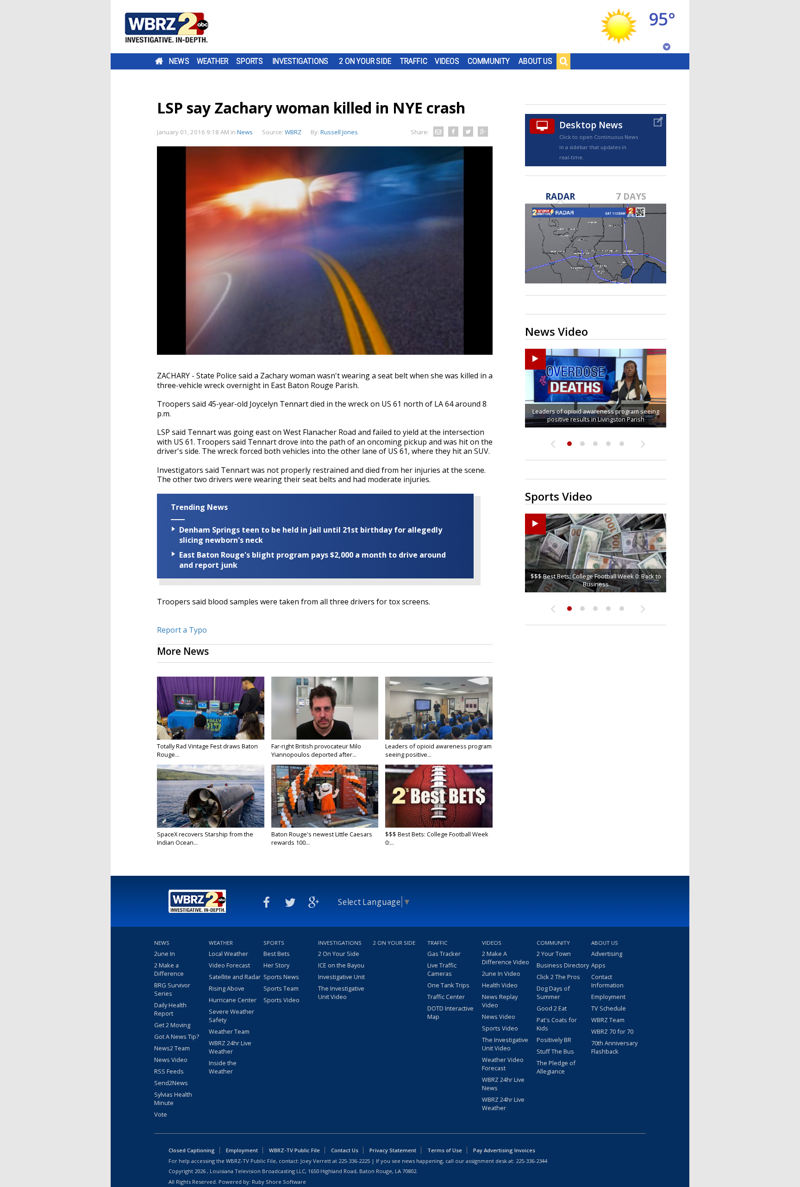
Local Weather (228, 953)
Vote (160, 1114)
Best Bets (276, 953)
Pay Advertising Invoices (504, 1150)
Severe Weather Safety (231, 1015)
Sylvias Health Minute (173, 1098)
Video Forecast (229, 965)
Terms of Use (444, 1150)
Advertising (606, 953)
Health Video (500, 985)
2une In (164, 953)
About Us (535, 61)
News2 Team (172, 1048)
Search (563, 61)
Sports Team (281, 988)
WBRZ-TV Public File (294, 1150)
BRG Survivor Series (172, 989)
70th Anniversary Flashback (614, 1047)
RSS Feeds (169, 1071)
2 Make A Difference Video (505, 957)
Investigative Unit (341, 977)
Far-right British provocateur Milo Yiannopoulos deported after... (316, 750)
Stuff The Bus (555, 1051)
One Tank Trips (448, 985)
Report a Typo (182, 630)
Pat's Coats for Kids (557, 1024)
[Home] (177, 26)
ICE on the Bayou (341, 965)
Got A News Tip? (176, 1036)
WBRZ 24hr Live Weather (230, 1047)
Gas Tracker (444, 953)
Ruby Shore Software (279, 1181)
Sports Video (281, 1000)
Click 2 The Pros (558, 977)
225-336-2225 (354, 1160)
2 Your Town (554, 953)
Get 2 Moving (172, 1025)
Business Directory (563, 965)
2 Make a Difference (169, 969)
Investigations (300, 61)
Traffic (413, 61)
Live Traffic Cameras (441, 969)
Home (159, 61)
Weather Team (229, 1031)
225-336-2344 (531, 1160)
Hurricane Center (232, 1000)
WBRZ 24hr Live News (503, 1083)
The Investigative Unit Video (341, 992)
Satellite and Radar (235, 977)
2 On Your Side (365, 61)
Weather (212, 61)
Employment (608, 996)
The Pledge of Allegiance (556, 1067)
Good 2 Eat (552, 1008)
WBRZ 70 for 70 (612, 1031)
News (179, 61)
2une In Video (501, 973)
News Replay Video (500, 1000)
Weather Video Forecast (503, 1063)
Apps (598, 965)
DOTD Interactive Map (450, 1012)
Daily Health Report (170, 1009)
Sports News (281, 977)
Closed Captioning (192, 1150)
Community (489, 61)
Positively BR (554, 1040)
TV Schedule (608, 1008)
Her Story (276, 965)
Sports (249, 61)
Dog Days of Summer (553, 992)
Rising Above (226, 988)
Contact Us (344, 1150)
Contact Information (607, 981)
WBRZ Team (608, 1020)
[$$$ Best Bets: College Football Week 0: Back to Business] (439, 796)
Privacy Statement (392, 1150)
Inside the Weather (223, 1067)
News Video (171, 1059)
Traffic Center (446, 996)
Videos (447, 61)
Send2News (171, 1083)
